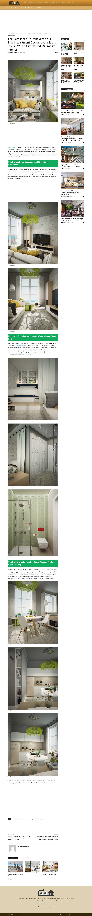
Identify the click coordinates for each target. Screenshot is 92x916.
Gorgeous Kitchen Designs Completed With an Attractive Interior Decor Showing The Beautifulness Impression (19, 838)
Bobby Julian (63, 222)
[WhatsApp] (19, 55)
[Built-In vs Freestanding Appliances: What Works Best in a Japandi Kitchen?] (66, 60)
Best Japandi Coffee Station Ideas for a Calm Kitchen (79, 52)
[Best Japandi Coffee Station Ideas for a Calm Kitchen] (79, 46)
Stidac (62, 114)
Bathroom (71, 3)
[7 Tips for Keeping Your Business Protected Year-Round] (79, 75)
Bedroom (39, 3)
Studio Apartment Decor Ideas (31, 872)
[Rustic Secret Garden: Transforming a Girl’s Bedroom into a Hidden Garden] (79, 60)
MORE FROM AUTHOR (24, 858)
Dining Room (53, 3)
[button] (82, 3)
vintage (32, 819)
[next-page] (11, 879)
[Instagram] (38, 907)
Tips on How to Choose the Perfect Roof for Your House (70, 165)
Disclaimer (62, 914)
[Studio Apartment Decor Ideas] (32, 866)
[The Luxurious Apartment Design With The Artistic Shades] (72, 208)
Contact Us (38, 7)
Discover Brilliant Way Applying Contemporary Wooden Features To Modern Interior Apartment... (72, 138)
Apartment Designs (15, 33)
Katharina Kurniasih (13, 52)
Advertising (27, 7)
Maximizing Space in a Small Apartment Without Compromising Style (15, 874)
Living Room (62, 3)
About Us (33, 7)
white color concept (38, 819)
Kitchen (46, 3)
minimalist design (15, 819)
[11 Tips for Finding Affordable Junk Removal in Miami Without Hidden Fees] (66, 46)
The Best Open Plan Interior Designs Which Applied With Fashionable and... (70, 192)
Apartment (31, 3)
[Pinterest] (15, 55)
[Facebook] (9, 55)
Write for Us (82, 914)
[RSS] (46, 907)
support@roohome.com (48, 903)
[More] (22, 55)
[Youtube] (57, 907)
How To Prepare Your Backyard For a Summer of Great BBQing (72, 112)
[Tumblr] (49, 907)
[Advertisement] (46, 20)
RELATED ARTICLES (12, 858)
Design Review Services (18, 7)
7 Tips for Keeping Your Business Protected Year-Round (79, 81)
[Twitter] (12, 55)
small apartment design (22, 345)
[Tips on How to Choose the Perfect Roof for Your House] (72, 154)
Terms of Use (68, 914)
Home (24, 3)
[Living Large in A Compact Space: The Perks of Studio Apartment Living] (50, 866)
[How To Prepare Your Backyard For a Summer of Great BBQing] (72, 100)
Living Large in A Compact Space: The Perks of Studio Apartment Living (49, 874)
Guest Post (10, 7)
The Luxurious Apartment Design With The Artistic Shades (72, 219)
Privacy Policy (75, 914)
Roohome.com (11, 147)
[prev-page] (8, 879)
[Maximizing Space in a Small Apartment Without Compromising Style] (15, 866)
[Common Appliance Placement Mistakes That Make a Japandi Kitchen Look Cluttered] (66, 75)
